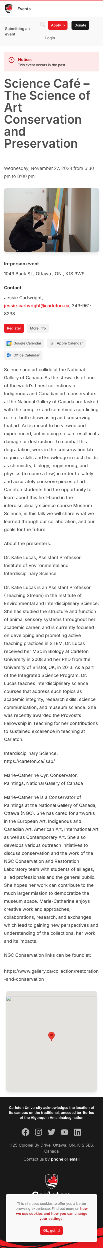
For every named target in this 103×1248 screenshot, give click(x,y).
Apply (56, 25)
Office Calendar (27, 355)
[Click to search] (42, 25)
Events (24, 8)
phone (57, 1159)
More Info (38, 328)
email (75, 1159)
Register (14, 328)
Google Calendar (27, 343)
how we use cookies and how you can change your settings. (52, 1213)
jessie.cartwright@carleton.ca (36, 305)
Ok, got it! (51, 1230)
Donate (80, 25)
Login (50, 37)
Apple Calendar (70, 343)
